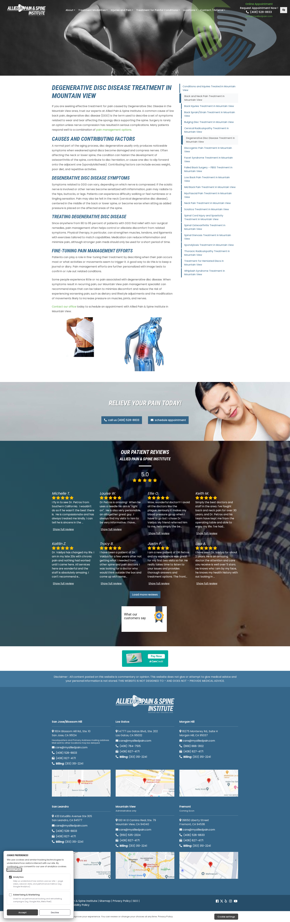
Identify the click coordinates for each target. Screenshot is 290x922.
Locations (190, 11)
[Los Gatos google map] (145, 783)
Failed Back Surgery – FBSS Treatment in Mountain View (208, 169)
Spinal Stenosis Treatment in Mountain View (207, 237)
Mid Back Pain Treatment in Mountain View (210, 187)
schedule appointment (170, 420)
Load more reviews (145, 595)
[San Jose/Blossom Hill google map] (81, 783)
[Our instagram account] (230, 901)
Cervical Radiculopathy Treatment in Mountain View (206, 130)
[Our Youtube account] (235, 901)
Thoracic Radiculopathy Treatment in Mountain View (207, 253)
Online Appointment (259, 4)
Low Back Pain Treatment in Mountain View (207, 179)
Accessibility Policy (77, 905)
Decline (55, 912)
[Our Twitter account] (221, 901)
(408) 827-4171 (65, 758)
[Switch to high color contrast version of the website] (283, 10)
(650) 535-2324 (130, 835)
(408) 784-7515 (130, 746)
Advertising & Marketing (26, 894)
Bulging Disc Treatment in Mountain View (209, 122)
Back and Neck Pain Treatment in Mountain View (204, 98)
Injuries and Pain (122, 11)
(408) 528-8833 (260, 12)
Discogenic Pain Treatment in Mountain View (208, 149)
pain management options (113, 130)
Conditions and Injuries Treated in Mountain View (209, 88)
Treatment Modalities (93, 11)
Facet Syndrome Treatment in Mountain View (208, 159)
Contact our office (64, 307)
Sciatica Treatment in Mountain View (206, 209)
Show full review (63, 529)
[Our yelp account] (226, 901)
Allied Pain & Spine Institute (79, 901)
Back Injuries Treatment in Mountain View (209, 106)
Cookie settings (226, 916)
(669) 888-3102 (193, 746)
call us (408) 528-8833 (123, 420)
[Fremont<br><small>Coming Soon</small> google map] (208, 865)
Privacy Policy (122, 901)
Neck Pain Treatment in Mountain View (207, 203)
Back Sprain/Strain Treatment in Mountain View (209, 114)
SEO (135, 901)
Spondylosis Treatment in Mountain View (209, 245)
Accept (22, 912)
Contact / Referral (213, 11)
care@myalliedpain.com (71, 747)
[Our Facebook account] (217, 901)
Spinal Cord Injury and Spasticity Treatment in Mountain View (203, 217)
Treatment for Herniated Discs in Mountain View (204, 262)
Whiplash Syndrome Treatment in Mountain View (204, 272)
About (71, 11)
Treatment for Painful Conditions (158, 11)
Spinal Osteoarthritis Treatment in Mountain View (204, 227)
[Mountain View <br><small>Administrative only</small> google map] (145, 865)
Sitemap (104, 901)
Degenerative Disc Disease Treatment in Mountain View (210, 139)
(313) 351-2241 (69, 763)
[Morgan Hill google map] (208, 783)
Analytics (18, 877)
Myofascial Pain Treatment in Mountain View (208, 195)
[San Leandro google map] (81, 865)
